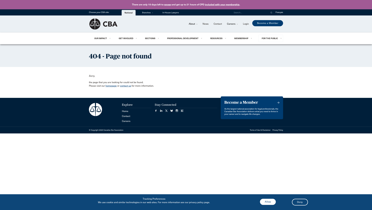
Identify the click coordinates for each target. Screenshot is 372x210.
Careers (231, 23)
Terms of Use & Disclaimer (260, 130)
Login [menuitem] (246, 23)
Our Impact (100, 38)
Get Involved (126, 38)
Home (125, 111)
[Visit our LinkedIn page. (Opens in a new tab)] (162, 109)
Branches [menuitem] (146, 12)
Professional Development (182, 38)
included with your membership (222, 4)
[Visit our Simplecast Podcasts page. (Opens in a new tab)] (182, 109)
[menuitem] (103, 38)
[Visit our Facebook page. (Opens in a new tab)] (157, 109)
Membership (241, 38)
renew (167, 4)
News (206, 23)
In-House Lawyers (170, 12)
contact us (125, 85)
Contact (218, 23)
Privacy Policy (277, 130)
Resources (216, 38)
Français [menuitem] (279, 12)
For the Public (270, 38)
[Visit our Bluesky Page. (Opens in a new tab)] (173, 109)
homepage (111, 85)
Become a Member (267, 23)
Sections (150, 38)
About (192, 23)
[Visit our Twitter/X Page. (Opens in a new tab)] (167, 109)
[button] (271, 12)
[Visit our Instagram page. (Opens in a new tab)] (178, 109)
